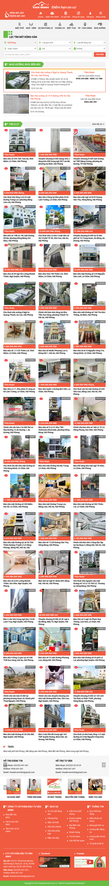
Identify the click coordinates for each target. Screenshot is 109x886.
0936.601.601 (17, 13)
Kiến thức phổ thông (75, 812)
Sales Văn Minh (52, 17)
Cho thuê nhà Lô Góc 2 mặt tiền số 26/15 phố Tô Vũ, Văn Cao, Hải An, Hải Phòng (53, 238)
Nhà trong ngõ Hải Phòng (77, 751)
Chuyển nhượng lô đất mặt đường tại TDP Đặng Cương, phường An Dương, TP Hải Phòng (88, 161)
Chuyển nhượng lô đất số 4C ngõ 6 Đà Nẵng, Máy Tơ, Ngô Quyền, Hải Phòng (53, 621)
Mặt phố (19, 28)
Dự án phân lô (45, 28)
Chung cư (60, 28)
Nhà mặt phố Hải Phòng (14, 751)
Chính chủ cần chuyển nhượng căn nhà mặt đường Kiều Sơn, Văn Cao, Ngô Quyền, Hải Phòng (54, 698)
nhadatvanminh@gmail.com (22, 772)
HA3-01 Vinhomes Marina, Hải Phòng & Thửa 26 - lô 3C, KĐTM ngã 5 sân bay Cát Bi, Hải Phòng (18, 863)
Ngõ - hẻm (31, 28)
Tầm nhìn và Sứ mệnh (12, 830)
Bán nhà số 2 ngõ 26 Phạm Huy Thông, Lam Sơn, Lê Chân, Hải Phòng (87, 621)
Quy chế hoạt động (95, 812)
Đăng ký (90, 17)
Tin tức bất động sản (55, 812)
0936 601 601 (17, 769)
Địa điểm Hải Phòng (74, 826)
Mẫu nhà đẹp (53, 838)
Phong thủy (53, 818)
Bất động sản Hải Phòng (36, 751)
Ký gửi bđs (65, 17)
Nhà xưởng (100, 28)
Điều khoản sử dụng (96, 819)
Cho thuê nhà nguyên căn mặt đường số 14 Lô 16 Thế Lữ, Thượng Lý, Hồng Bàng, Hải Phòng (89, 583)
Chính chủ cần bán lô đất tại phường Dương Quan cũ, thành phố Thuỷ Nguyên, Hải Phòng (18, 698)
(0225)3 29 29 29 (73, 765)
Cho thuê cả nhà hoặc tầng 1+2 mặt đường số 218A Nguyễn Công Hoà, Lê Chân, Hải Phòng (89, 737)
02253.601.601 (17, 16)
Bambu (81, 883)
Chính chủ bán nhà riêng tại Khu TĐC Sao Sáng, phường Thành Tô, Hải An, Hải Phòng (53, 315)
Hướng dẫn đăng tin (97, 830)
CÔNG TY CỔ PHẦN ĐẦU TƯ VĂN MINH (24, 808)
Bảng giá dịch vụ (97, 825)
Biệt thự (71, 28)
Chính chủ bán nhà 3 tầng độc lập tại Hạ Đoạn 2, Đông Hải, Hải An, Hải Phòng (89, 545)
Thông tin (98, 806)
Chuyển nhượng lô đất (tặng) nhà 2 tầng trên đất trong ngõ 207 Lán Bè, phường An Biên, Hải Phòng (54, 161)
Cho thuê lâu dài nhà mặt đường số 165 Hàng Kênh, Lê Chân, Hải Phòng (19, 468)
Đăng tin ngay (78, 17)
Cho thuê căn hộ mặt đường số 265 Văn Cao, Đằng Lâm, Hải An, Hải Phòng (89, 391)
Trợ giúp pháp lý (96, 843)
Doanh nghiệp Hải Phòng (75, 819)
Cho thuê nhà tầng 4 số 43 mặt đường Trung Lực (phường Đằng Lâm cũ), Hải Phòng (17, 199)
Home (40, 17)
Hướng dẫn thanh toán (97, 837)
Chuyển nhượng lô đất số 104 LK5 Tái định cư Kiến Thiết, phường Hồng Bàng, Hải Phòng (88, 698)
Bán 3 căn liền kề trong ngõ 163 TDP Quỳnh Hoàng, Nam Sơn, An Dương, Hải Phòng (52, 737)
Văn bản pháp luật (54, 832)
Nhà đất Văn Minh (11, 816)
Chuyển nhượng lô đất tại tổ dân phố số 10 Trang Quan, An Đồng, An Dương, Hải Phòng (89, 238)
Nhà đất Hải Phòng (56, 751)
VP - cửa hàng (85, 28)
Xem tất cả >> (98, 124)
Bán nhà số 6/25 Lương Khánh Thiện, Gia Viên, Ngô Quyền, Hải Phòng (17, 583)
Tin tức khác (74, 836)
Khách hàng (74, 832)
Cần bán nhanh (54, 827)
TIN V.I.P (14, 124)
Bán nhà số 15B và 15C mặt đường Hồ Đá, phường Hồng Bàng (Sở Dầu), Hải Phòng (18, 238)
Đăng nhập (101, 17)
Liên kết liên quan (76, 840)
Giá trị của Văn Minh (12, 823)
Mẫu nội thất (53, 822)
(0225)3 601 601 (21, 765)
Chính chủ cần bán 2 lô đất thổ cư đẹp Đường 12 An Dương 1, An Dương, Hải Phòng (18, 430)
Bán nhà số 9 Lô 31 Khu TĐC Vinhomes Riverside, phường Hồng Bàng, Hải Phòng (54, 430)
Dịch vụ (54, 806)
